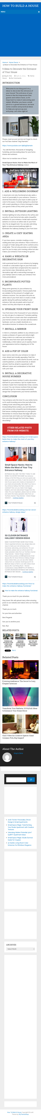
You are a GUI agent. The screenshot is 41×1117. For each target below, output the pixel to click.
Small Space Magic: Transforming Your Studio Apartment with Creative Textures (21, 827)
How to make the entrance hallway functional (21, 591)
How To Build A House (20, 6)
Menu (3, 12)
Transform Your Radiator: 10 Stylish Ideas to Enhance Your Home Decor (19, 709)
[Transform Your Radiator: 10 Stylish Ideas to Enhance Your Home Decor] (20, 696)
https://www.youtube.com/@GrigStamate (17, 146)
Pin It (14, 650)
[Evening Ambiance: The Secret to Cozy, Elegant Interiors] (20, 669)
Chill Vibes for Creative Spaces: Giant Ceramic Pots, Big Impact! (18, 736)
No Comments (16, 78)
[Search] (31, 779)
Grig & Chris (8, 76)
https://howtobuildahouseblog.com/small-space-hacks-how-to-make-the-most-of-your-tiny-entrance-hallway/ (20, 439)
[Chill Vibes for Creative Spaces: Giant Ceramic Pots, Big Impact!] (20, 724)
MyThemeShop (24, 1114)
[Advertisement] (20, 35)
